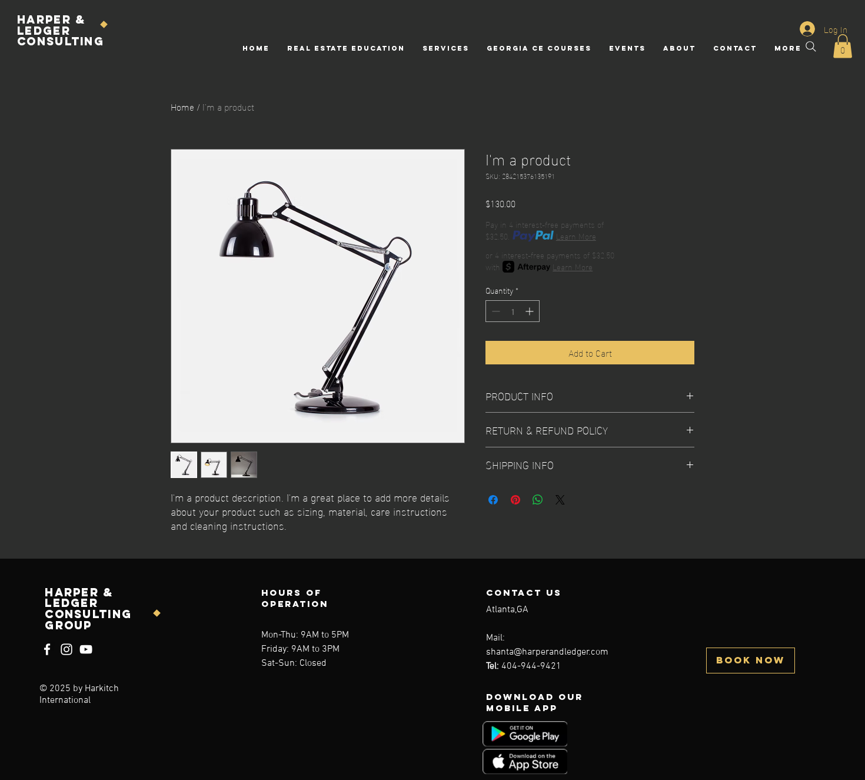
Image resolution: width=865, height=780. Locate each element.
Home (182, 106)
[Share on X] (560, 500)
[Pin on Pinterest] (515, 500)
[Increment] (530, 311)
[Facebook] (47, 649)
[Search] (811, 46)
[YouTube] (86, 649)
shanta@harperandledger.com (547, 652)
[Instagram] (66, 649)
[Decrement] (494, 311)
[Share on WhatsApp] (538, 500)
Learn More (576, 236)
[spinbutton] (512, 311)
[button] (843, 46)
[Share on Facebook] (493, 500)
